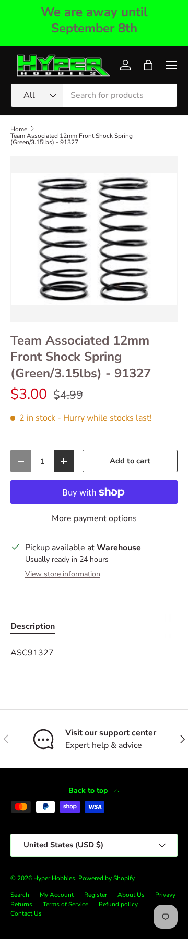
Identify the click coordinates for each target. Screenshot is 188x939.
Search (19, 895)
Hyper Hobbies (54, 878)
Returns (21, 904)
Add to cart (130, 460)
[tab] (32, 626)
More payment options (94, 518)
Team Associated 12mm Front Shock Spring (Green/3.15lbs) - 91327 (71, 139)
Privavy (165, 895)
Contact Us (26, 913)
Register (95, 895)
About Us (131, 895)
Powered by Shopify (106, 878)
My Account (57, 895)
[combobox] (94, 95)
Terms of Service (65, 904)
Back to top (89, 790)
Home (18, 129)
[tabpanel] (94, 652)
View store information (62, 574)
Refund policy (118, 904)
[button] (148, 65)
